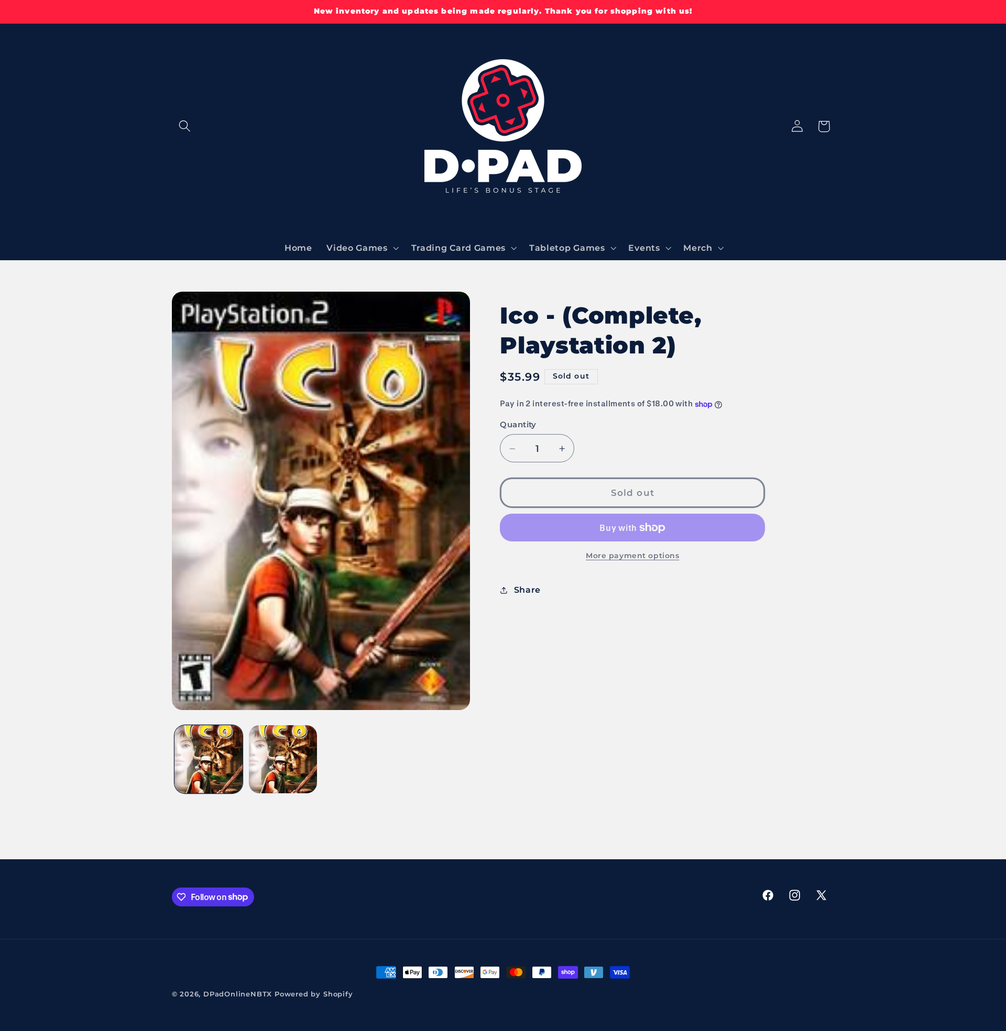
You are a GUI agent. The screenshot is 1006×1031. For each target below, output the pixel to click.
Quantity (518, 425)
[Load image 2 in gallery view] (283, 759)
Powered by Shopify (314, 994)
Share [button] (527, 589)
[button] (185, 126)
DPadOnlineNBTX (237, 994)
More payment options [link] (633, 556)
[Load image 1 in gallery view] (208, 759)
